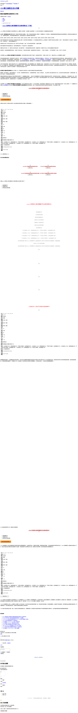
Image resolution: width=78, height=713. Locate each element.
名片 (3, 21)
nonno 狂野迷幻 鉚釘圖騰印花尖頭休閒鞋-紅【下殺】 (17, 25)
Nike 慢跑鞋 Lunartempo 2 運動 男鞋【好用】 (11, 623)
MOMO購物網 (32, 59)
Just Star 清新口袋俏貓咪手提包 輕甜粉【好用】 (11, 624)
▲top (1, 644)
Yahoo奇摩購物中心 (25, 59)
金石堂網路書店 (48, 59)
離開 (6, 710)
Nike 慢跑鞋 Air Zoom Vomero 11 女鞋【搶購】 (11, 628)
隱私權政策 (45, 698)
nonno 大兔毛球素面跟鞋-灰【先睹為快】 (10, 620)
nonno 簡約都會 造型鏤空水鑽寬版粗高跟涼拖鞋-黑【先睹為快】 (15, 616)
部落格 (4, 19)
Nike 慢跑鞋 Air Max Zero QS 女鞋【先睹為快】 (11, 621)
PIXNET (31, 698)
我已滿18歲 (2, 710)
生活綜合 (9, 16)
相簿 (3, 18)
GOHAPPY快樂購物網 (40, 59)
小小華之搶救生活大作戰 (9, 8)
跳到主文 (2, 11)
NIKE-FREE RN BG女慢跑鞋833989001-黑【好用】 (12, 625)
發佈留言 (2, 653)
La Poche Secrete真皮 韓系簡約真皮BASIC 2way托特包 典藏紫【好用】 (16, 619)
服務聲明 (49, 698)
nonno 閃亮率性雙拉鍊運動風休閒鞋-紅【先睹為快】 (12, 626)
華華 (1, 633)
